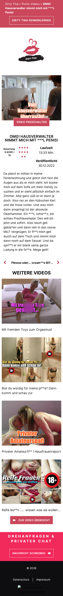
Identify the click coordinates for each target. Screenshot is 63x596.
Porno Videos (31, 4)
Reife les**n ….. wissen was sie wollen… (31, 510)
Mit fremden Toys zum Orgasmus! (27, 329)
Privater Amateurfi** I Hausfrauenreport (31, 451)
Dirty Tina (11, 4)
